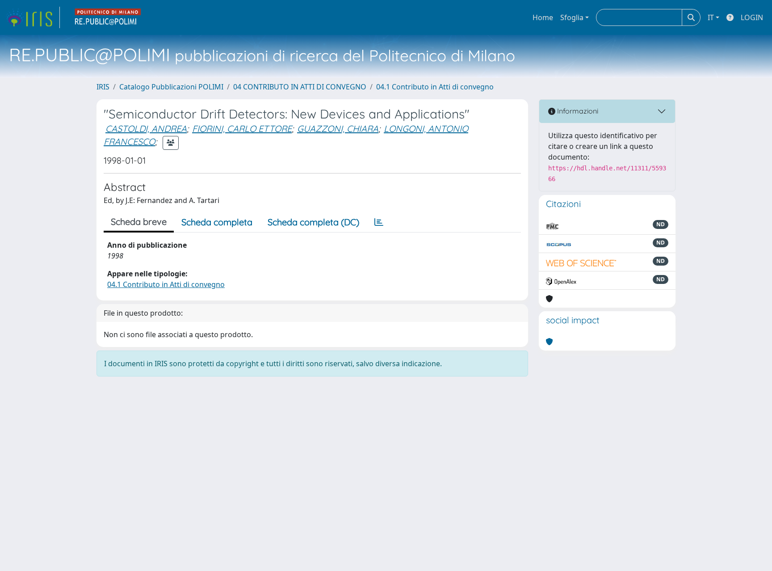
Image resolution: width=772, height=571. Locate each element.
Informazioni (576, 110)
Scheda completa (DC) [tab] (313, 222)
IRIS (102, 87)
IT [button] (711, 17)
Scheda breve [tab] (139, 221)
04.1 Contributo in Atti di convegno (435, 87)
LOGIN (752, 17)
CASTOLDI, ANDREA (146, 128)
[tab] (379, 222)
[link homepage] (32, 17)
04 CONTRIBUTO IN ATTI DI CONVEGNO (299, 87)
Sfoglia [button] (571, 17)
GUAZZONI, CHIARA (337, 128)
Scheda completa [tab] (216, 222)
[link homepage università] (108, 17)
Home (543, 17)
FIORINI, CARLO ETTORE (242, 128)
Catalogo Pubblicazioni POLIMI (171, 87)
